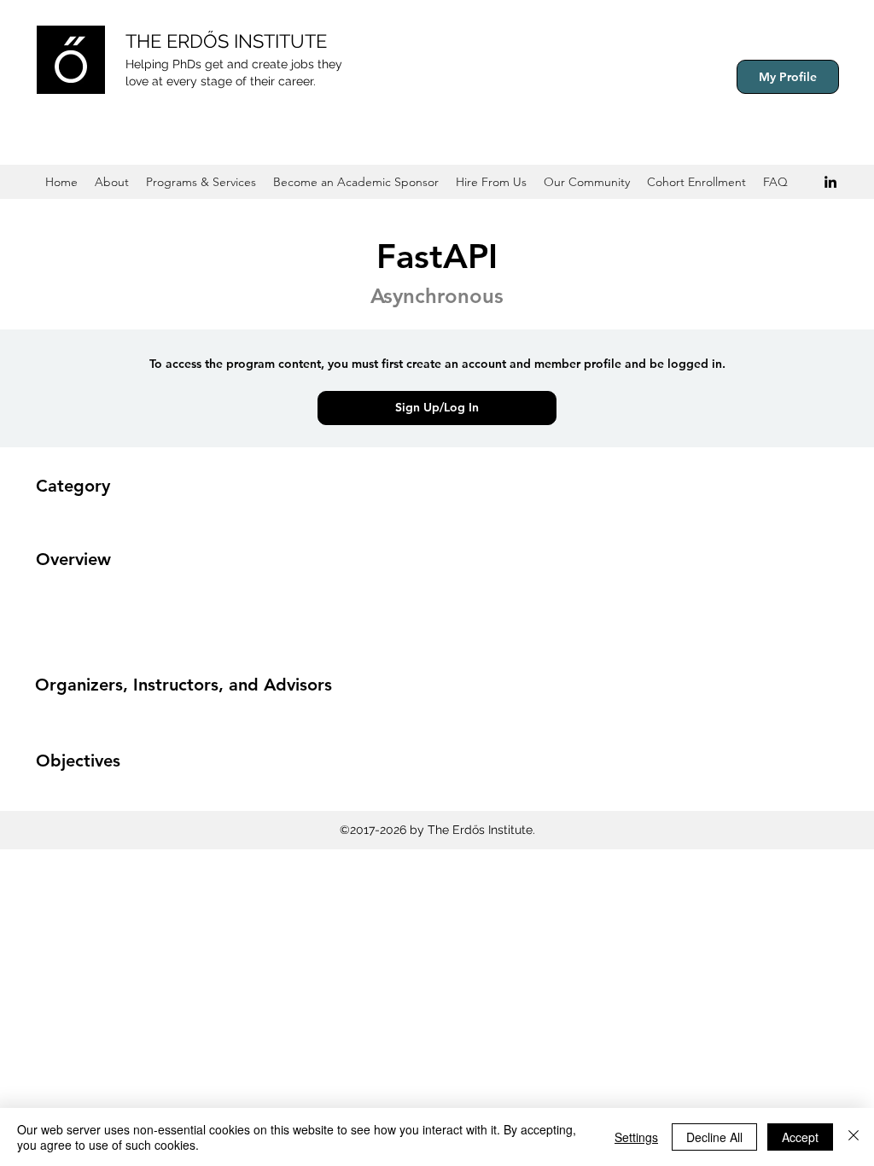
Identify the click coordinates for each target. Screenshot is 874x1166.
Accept (800, 1137)
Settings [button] (636, 1137)
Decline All (714, 1137)
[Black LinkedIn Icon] (830, 181)
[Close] (853, 1137)
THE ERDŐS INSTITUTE (226, 41)
